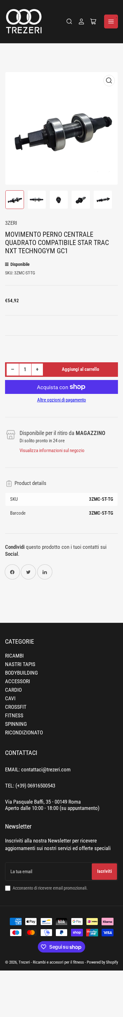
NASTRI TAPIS (20, 664)
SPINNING (16, 724)
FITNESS (14, 716)
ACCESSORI (17, 681)
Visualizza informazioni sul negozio (52, 450)
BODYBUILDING (21, 673)
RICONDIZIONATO (24, 733)
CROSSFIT (15, 707)
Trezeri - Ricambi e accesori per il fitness (51, 962)
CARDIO (13, 690)
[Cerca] (69, 21)
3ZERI (11, 223)
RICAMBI (14, 656)
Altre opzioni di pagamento (61, 400)
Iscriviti (104, 871)
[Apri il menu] (111, 21)
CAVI (10, 698)
